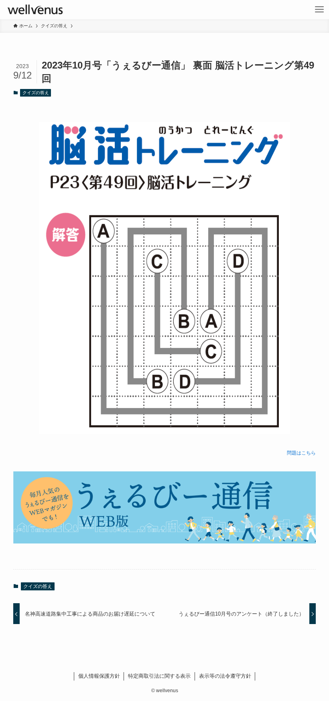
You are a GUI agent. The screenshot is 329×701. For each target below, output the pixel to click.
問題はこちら (301, 453)
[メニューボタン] (319, 9)
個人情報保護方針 (99, 676)
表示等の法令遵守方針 (225, 676)
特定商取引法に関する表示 (159, 676)
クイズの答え (35, 92)
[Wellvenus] (34, 9)
